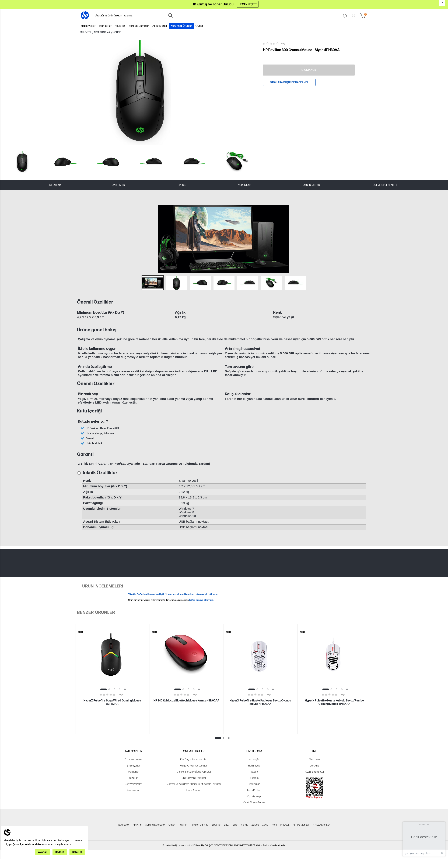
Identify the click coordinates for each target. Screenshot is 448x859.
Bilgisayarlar (88, 26)
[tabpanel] (112, 679)
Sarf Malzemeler (139, 26)
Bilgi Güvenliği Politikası (194, 777)
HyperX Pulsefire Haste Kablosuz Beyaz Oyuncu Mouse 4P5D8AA (260, 702)
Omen (172, 824)
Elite (235, 824)
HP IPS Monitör (301, 824)
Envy (226, 824)
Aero (274, 824)
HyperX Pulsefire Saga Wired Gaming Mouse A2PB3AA (112, 702)
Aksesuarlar (159, 26)
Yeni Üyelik (314, 759)
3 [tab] (114, 689)
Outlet (199, 26)
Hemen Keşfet (248, 4)
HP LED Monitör (321, 824)
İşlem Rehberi (254, 790)
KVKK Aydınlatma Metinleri (193, 759)
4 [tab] (119, 689)
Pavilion (183, 824)
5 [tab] (125, 689)
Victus (244, 824)
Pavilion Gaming (199, 824)
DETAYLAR (55, 185)
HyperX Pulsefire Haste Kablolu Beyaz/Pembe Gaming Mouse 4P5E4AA (334, 702)
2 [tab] (109, 689)
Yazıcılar (120, 26)
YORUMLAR (244, 185)
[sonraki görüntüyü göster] (367, 239)
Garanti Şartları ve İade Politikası (194, 771)
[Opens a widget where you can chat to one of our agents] (424, 839)
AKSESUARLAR (311, 185)
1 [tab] (103, 689)
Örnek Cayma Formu (254, 802)
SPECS (182, 185)
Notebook (123, 824)
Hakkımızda (254, 765)
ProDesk (284, 824)
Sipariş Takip (254, 796)
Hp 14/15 (137, 824)
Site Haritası (254, 784)
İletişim (254, 771)
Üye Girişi (314, 765)
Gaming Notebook (155, 824)
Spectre (216, 824)
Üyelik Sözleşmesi (314, 771)
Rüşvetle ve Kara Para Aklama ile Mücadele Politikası (194, 784)
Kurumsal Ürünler (181, 26)
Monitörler (105, 26)
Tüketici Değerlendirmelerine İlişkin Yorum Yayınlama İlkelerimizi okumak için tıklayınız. (173, 594)
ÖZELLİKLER (118, 185)
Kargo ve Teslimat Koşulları (194, 765)
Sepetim (254, 777)
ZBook (255, 824)
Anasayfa (254, 759)
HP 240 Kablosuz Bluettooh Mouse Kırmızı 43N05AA (186, 700)
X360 (265, 824)
